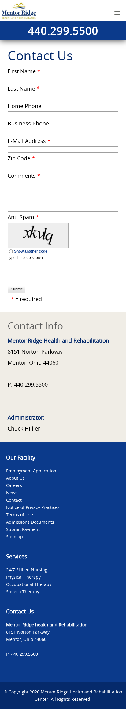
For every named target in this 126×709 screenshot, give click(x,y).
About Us (15, 478)
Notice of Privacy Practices (33, 507)
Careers (14, 485)
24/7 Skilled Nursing (26, 570)
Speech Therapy (22, 591)
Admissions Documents (30, 522)
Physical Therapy (23, 577)
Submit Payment (23, 529)
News (11, 493)
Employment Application (31, 471)
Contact (14, 500)
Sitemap (14, 537)
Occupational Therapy (28, 584)
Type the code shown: (26, 258)
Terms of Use (19, 515)
